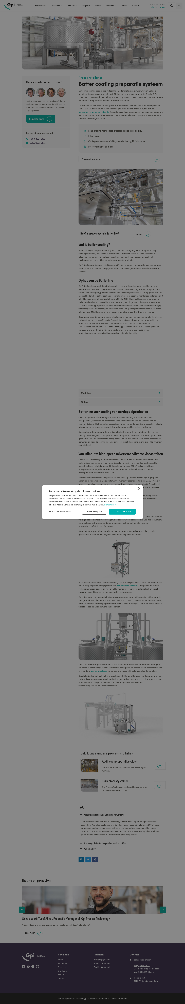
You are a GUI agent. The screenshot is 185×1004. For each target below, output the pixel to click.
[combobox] (138, 488)
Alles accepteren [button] (122, 511)
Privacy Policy (110, 504)
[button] (60, 511)
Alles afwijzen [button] (94, 511)
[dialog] (92, 502)
